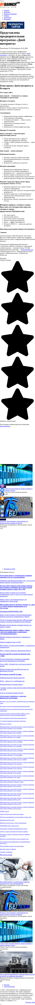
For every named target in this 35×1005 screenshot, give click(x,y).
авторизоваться (5, 426)
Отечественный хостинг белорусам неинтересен (13, 718)
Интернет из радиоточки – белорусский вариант (13, 823)
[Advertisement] (17, 446)
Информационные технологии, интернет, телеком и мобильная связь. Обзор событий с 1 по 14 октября (17, 745)
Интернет (7, 12)
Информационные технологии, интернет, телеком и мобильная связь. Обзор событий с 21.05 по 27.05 (17, 803)
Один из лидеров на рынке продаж (11, 693)
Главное (6, 10)
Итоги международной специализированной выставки (15, 706)
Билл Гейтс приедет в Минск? (8, 849)
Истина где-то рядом (5, 724)
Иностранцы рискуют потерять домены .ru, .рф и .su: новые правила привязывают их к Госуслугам (17, 606)
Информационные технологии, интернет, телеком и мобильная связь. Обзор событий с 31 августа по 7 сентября (17, 758)
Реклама (6, 985)
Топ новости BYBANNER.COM (11, 611)
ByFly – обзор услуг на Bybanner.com (12, 681)
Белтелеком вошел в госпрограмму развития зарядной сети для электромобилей (16, 576)
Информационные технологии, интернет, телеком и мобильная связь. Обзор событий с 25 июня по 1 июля (17, 781)
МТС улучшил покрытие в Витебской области (15, 650)
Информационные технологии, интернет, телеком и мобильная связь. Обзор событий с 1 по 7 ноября (17, 736)
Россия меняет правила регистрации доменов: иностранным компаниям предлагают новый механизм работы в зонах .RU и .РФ (16, 587)
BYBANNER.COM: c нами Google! (9, 825)
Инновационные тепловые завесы (11, 684)
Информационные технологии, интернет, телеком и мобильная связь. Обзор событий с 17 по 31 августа (17, 763)
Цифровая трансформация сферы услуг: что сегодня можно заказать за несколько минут (17, 581)
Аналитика (7, 17)
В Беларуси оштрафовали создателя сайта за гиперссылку (16, 817)
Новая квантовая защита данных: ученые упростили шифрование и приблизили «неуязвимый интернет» (15, 632)
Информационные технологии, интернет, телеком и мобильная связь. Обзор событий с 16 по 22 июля (17, 772)
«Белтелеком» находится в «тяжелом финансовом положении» (13, 697)
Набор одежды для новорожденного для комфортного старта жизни (13, 600)
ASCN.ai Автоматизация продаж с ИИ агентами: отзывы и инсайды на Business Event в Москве (16, 621)
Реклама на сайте (9, 569)
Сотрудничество (9, 986)
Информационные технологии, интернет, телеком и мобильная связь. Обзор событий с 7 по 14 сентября (17, 754)
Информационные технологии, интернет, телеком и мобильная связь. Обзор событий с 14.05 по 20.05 (17, 807)
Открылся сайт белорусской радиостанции (11, 814)
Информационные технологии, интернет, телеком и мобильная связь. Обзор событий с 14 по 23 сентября (17, 749)
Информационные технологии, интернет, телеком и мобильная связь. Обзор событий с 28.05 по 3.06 (17, 798)
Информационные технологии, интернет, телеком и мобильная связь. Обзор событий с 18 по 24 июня (17, 785)
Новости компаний (10, 14)
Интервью (7, 19)
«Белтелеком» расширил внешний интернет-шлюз (13, 828)
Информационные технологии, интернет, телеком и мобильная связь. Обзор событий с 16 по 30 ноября (17, 727)
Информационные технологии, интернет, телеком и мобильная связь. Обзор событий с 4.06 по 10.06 (17, 794)
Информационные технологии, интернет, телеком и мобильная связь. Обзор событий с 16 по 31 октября (17, 740)
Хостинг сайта (30, 1002)
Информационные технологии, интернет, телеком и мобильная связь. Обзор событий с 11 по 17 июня (17, 789)
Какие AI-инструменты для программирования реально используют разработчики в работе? (15, 615)
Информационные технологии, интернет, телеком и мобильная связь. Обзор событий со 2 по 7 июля (17, 776)
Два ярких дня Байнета (6, 852)
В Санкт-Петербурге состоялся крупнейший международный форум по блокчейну (14, 660)
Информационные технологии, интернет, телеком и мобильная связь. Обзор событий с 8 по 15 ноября (17, 732)
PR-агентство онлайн (6, 855)
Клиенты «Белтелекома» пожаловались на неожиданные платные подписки (14, 522)
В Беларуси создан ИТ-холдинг (11, 674)
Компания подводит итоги (7, 820)
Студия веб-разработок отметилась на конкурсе (13, 721)
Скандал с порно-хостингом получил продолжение (14, 831)
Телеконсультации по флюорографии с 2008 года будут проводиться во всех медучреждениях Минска (15, 714)
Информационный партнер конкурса (12, 678)
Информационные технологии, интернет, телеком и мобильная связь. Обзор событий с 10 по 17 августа (17, 767)
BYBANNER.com (27, 250)
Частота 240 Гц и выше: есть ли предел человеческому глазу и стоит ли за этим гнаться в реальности (16, 594)
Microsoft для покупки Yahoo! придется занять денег (14, 839)
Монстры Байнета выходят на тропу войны (12, 846)
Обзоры (6, 16)
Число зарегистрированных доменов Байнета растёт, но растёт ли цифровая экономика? (17, 975)
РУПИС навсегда (4, 811)
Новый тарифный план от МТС (10, 642)
